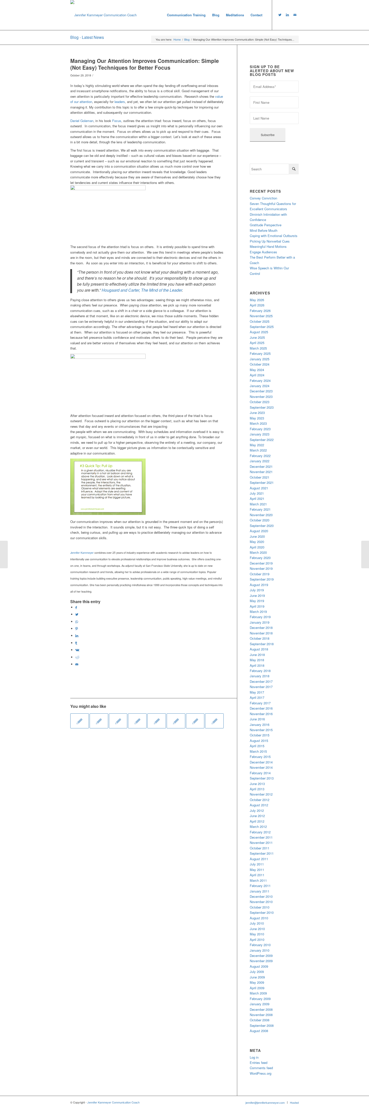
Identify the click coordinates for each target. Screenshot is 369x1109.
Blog (187, 39)
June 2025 (257, 337)
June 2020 (257, 536)
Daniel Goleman (81, 120)
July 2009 (257, 971)
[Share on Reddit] (77, 657)
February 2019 (260, 616)
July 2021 (257, 493)
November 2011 (261, 842)
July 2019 (257, 590)
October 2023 (259, 401)
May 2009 (257, 982)
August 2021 (259, 488)
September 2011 (262, 853)
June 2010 (257, 928)
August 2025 (259, 331)
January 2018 (259, 676)
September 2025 (262, 326)
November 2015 (261, 729)
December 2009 (261, 955)
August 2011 (259, 858)
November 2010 (261, 901)
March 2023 (258, 423)
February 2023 (260, 428)
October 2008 (259, 1020)
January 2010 (259, 950)
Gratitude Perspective (265, 225)
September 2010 (262, 912)
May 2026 (257, 299)
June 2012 (257, 815)
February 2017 (260, 703)
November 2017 (261, 686)
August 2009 (259, 966)
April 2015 (257, 745)
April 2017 (257, 697)
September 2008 (262, 1025)
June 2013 (257, 783)
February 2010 (260, 944)
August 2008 (259, 1030)
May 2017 (257, 692)
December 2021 (261, 466)
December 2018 (261, 627)
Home (177, 39)
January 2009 (259, 1004)
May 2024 (257, 369)
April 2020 (257, 547)
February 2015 (260, 756)
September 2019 (262, 579)
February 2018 (260, 670)
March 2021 (258, 504)
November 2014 (261, 767)
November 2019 (261, 568)
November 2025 (261, 315)
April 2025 (257, 342)
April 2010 (257, 939)
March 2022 (258, 450)
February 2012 (260, 832)
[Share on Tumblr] (76, 642)
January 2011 (259, 891)
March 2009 (258, 993)
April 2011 (257, 874)
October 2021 (259, 477)
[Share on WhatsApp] (76, 621)
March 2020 (258, 552)
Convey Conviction (263, 198)
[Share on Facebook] (76, 607)
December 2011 (261, 837)
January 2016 (259, 724)
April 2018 (257, 665)
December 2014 (261, 762)
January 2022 (259, 461)
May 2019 (257, 600)
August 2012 (259, 805)
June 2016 (257, 719)
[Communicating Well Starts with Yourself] (4, 554)
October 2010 (259, 907)
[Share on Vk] (77, 649)
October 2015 (259, 735)
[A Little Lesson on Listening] (214, 720)
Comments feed (261, 1067)
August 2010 (259, 918)
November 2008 (261, 1014)
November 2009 (261, 960)
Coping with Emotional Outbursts (273, 235)
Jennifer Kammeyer (82, 552)
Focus (116, 120)
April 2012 (257, 821)
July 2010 (257, 923)
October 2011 (259, 848)
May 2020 (257, 541)
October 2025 (259, 321)
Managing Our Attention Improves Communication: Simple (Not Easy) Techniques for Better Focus (144, 64)
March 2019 (258, 611)
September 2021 (262, 482)
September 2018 (262, 643)
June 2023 (257, 412)
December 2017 (261, 681)
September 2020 (262, 525)
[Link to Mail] (295, 15)
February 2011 (260, 885)
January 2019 (259, 622)
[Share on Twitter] (76, 614)
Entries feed (258, 1062)
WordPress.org (260, 1073)
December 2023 (261, 391)
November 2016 (261, 713)
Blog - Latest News (87, 37)
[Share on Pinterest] (76, 628)
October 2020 (259, 520)
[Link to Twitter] (280, 15)
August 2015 (259, 740)
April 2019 (257, 606)
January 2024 (259, 385)
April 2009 (257, 987)
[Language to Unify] (118, 720)
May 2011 (257, 869)
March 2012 (258, 826)
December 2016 (261, 708)
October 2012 (259, 799)
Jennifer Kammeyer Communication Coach (113, 1102)
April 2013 (257, 789)
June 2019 (257, 595)
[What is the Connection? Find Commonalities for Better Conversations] (99, 720)
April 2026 (257, 305)
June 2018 (257, 654)
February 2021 (260, 509)
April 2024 (257, 375)
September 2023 (262, 407)
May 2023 (257, 418)
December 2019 (261, 563)
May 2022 (257, 444)
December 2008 (261, 1009)
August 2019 (259, 584)
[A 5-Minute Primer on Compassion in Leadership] (137, 720)
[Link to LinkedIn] (287, 15)
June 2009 (257, 977)
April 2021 (257, 498)
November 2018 (261, 633)
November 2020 (261, 514)
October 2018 (259, 638)
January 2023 (259, 434)
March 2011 (258, 880)
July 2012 (257, 810)
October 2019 (259, 574)
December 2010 (261, 896)
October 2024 (259, 364)
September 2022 (262, 439)
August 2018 (259, 649)
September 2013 (262, 778)
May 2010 (257, 934)
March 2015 (258, 751)
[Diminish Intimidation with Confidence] (156, 720)
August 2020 (259, 530)
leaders (119, 101)
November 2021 (261, 471)
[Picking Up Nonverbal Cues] (176, 720)
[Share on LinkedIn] (76, 635)
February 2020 (260, 557)
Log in (254, 1057)
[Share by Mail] (76, 664)
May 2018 (257, 659)
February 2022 (260, 455)
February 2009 (260, 998)
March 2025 (258, 348)
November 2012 (261, 794)
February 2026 (260, 310)
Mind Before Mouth (263, 230)
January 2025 (259, 359)
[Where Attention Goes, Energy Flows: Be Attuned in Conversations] (195, 720)
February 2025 (260, 353)
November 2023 (261, 396)
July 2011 (257, 864)
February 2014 (260, 772)
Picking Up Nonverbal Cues (270, 241)
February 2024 (260, 380)
